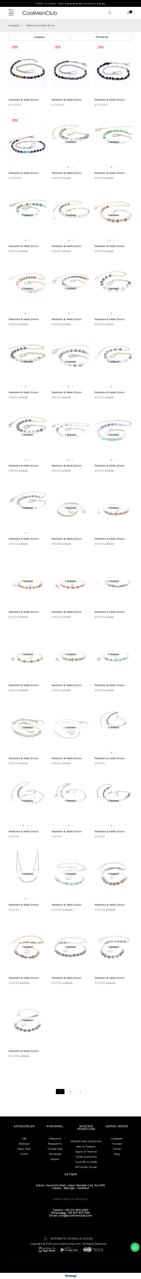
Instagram (117, 1138)
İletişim (55, 1159)
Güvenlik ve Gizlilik (86, 1161)
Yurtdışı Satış (55, 1148)
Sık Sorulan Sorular (86, 1167)
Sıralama (39, 37)
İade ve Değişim (86, 1146)
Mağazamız (55, 1143)
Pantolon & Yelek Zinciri (24, 99)
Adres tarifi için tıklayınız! (70, 1199)
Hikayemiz (55, 1138)
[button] (68, 167)
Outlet (24, 1154)
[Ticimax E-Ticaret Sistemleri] (70, 1276)
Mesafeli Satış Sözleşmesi (86, 1141)
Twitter (117, 1148)
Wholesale (55, 1154)
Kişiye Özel (24, 1148)
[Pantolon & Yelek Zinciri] (27, 69)
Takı (24, 1138)
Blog (117, 1154)
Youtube (117, 1143)
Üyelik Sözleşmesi (86, 1156)
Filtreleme (102, 37)
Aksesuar (24, 1143)
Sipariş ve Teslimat (86, 1151)
